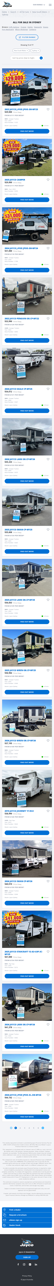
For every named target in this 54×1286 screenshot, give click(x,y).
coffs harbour (14, 27)
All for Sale (24, 12)
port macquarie (8, 29)
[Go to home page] (27, 1243)
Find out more (27, 131)
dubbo (30, 27)
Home (4, 12)
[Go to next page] (43, 1128)
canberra (32, 29)
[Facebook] (18, 1264)
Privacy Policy (27, 1276)
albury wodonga (21, 29)
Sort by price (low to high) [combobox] (23, 58)
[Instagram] (24, 1264)
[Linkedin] (36, 1264)
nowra (45, 27)
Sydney (5, 14)
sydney (34, 50)
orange (23, 27)
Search (13, 12)
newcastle (38, 27)
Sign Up (27, 1257)
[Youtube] (30, 1264)
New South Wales (39, 12)
